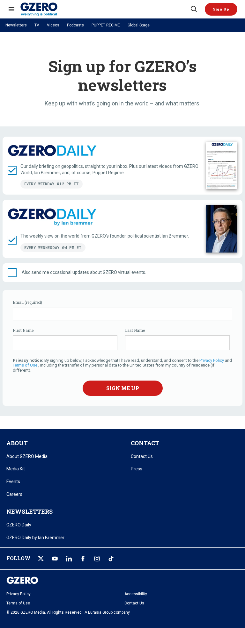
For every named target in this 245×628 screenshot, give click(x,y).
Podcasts (75, 25)
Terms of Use (25, 365)
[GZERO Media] (104, 9)
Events (13, 481)
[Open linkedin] (68, 558)
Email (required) (27, 302)
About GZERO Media (27, 456)
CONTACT (145, 443)
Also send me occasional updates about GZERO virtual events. (84, 272)
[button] (221, 9)
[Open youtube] (54, 558)
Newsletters (16, 25)
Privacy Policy (212, 360)
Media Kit (15, 468)
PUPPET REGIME (106, 25)
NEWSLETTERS (29, 511)
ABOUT (17, 443)
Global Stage (139, 25)
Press (136, 468)
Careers (14, 494)
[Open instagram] (97, 558)
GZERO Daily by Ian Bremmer (35, 537)
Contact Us (142, 456)
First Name (23, 330)
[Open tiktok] (111, 558)
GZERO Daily (18, 524)
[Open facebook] (82, 558)
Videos (53, 25)
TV (36, 25)
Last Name (135, 330)
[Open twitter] (40, 558)
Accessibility (135, 594)
